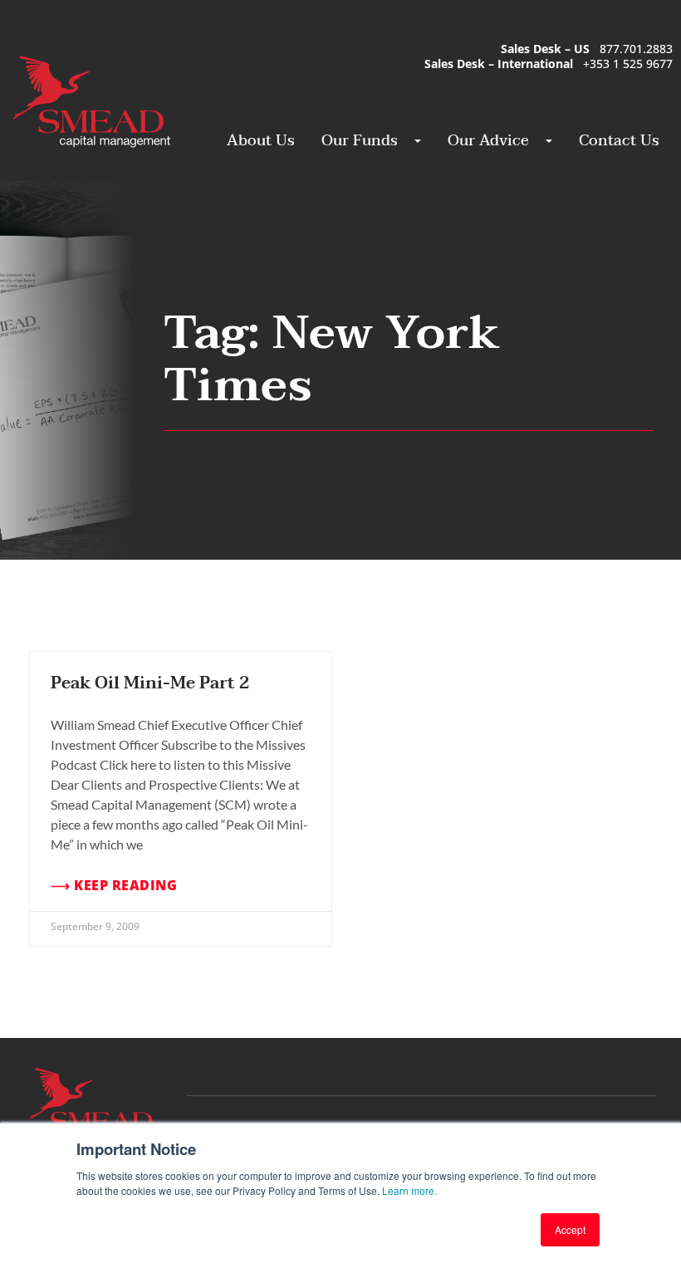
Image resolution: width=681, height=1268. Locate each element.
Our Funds (359, 141)
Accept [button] (570, 1229)
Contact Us (619, 141)
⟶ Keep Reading (114, 885)
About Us (261, 141)
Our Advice (488, 141)
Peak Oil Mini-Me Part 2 (150, 683)
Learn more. (409, 1190)
